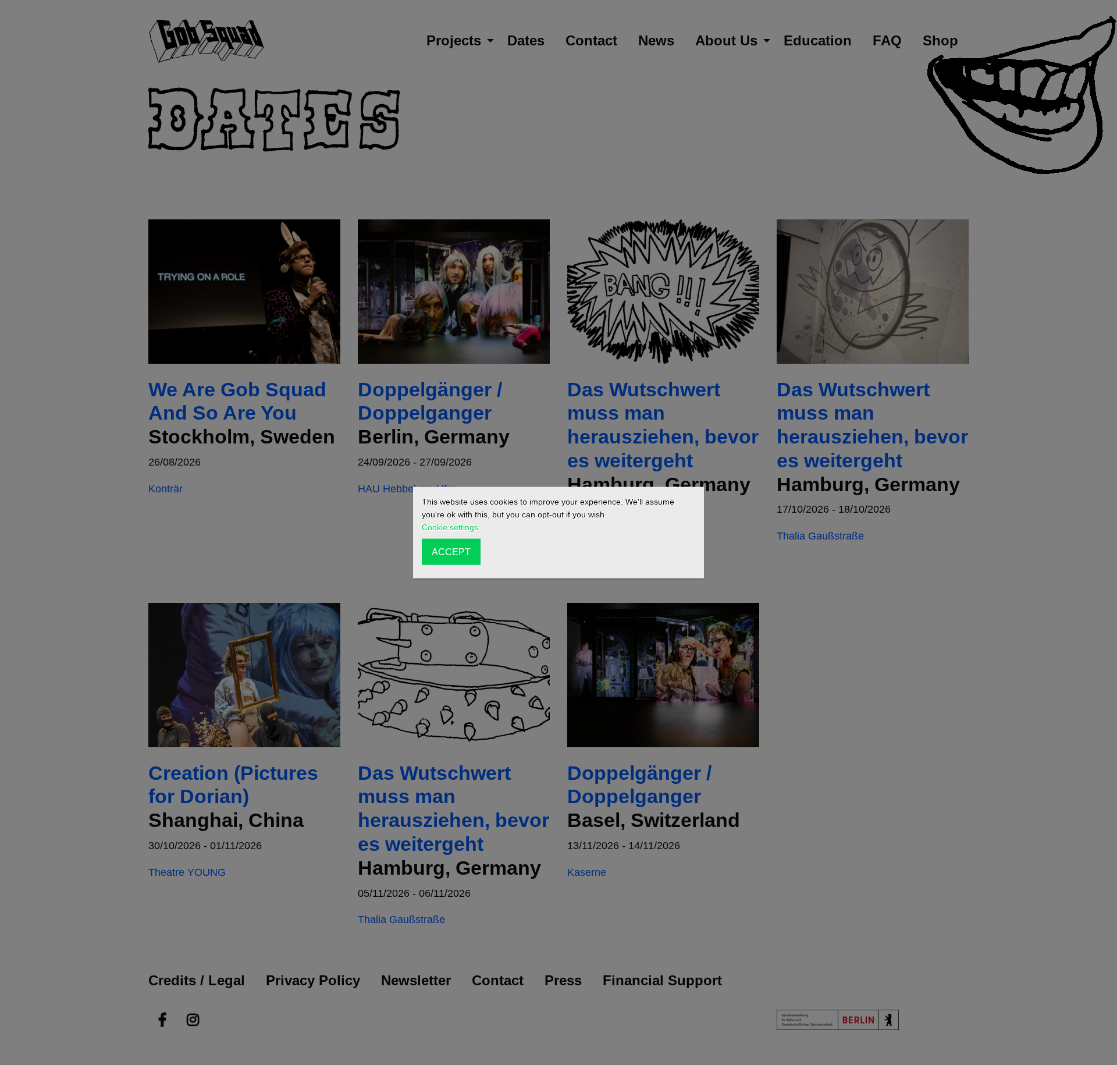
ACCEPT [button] (451, 551)
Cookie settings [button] (450, 527)
